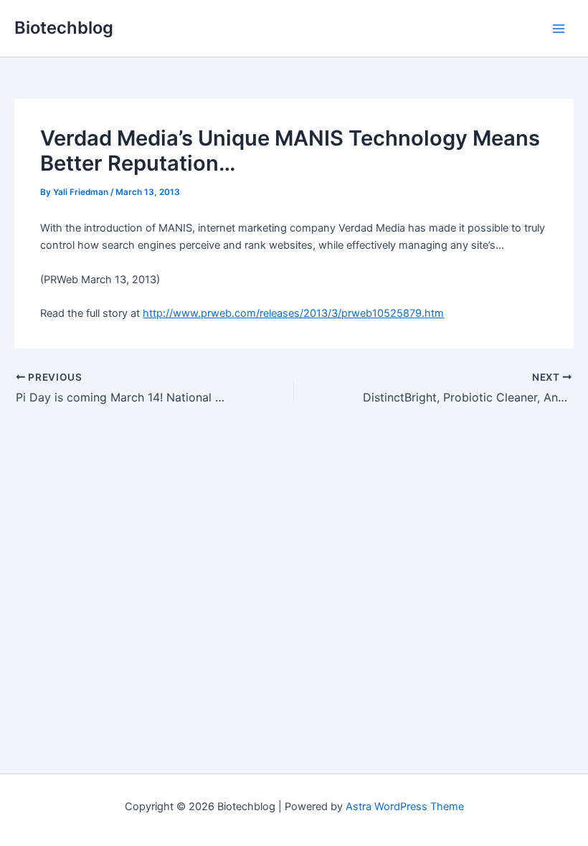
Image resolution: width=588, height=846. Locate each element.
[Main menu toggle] (559, 29)
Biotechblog (63, 27)
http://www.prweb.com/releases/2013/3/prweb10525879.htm (293, 313)
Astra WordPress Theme (405, 806)
